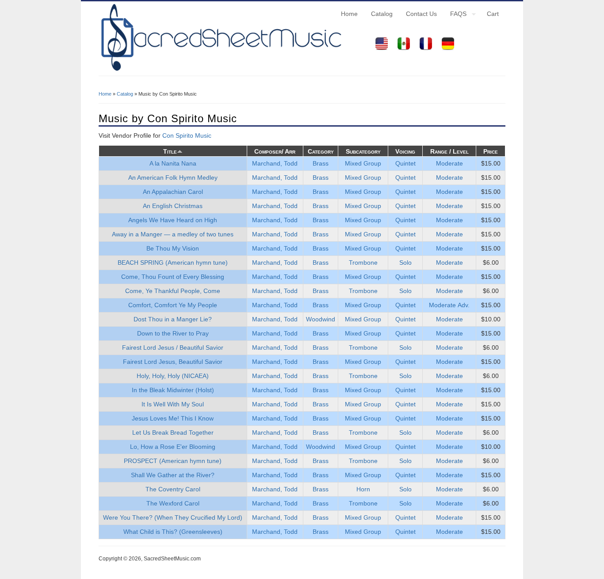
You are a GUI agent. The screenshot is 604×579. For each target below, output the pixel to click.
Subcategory (363, 151)
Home (349, 13)
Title (170, 151)
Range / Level (449, 151)
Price (490, 151)
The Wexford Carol (172, 503)
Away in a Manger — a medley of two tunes (172, 234)
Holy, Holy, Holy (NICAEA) (173, 375)
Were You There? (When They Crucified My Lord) (172, 517)
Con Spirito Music (186, 135)
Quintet (405, 163)
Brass (321, 163)
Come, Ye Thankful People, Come (172, 290)
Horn (363, 489)
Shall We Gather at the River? (172, 475)
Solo (405, 262)
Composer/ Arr (274, 151)
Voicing (405, 151)
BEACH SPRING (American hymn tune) (173, 262)
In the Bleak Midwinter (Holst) (173, 390)
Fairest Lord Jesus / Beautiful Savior (172, 347)
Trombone (363, 262)
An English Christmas (173, 205)
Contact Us (421, 13)
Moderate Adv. (449, 305)
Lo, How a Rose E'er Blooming (172, 446)
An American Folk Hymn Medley (173, 177)
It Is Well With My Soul (172, 404)
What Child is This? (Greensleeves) (172, 531)
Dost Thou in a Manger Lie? (173, 319)
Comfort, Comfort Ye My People (172, 305)
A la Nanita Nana (172, 163)
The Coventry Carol (172, 489)
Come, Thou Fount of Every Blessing (172, 276)
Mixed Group (363, 163)
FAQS (454, 15)
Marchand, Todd (275, 163)
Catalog (382, 13)
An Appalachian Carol (173, 191)
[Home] (220, 70)
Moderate (449, 163)
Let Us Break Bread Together (173, 432)
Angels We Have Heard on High (172, 220)
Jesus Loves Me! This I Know (173, 418)
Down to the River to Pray (173, 333)
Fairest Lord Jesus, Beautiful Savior (172, 361)
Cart (493, 13)
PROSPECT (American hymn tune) (173, 460)
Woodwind (320, 319)
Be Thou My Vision (172, 248)
